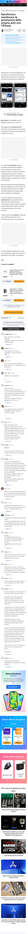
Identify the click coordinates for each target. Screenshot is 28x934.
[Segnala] (11, 345)
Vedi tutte (13, 724)
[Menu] (2, 1)
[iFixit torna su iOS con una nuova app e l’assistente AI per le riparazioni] (13, 889)
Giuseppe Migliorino (9, 29)
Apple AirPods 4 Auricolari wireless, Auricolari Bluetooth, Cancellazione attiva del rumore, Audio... (16, 272)
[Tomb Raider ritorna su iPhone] (13, 846)
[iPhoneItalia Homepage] (13, 1)
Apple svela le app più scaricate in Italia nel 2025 (13, 876)
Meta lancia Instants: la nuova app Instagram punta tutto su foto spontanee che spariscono (13, 833)
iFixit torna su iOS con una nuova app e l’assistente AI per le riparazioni (13, 898)
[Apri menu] (20, 1)
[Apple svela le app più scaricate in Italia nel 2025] (13, 867)
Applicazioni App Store (11, 10)
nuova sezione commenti (15, 42)
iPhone (3, 5)
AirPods (20, 5)
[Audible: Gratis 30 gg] (18, 731)
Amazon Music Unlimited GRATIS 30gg (7, 737)
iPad (9, 5)
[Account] (24, 1)
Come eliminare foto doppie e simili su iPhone (13, 810)
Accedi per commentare (13, 328)
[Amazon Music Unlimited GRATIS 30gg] (7, 731)
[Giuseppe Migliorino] (2, 30)
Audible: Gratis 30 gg (18, 737)
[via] (2, 260)
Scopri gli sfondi (12, 687)
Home (2, 10)
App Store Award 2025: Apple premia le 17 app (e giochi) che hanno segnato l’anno (13, 921)
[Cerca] (4, 1)
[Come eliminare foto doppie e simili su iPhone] (13, 800)
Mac (14, 5)
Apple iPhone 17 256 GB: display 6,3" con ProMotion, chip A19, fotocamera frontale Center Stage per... (17, 291)
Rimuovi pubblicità (13, 67)
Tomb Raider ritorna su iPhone (13, 855)
